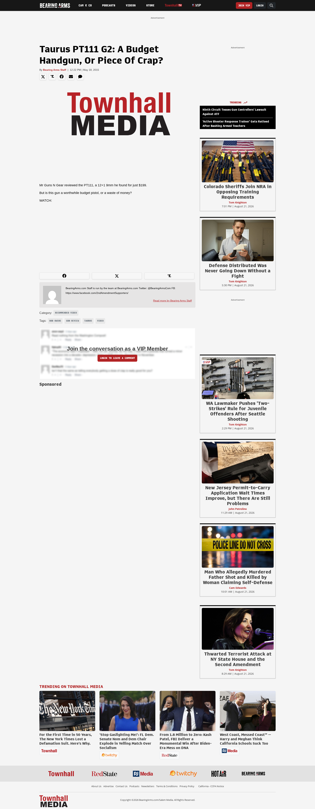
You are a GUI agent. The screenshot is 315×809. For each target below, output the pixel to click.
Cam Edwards (237, 588)
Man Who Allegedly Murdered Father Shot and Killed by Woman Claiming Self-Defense (238, 577)
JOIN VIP (244, 5)
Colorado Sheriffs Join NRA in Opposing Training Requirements (238, 191)
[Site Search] (271, 5)
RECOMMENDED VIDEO (66, 312)
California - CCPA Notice (211, 786)
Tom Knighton (238, 202)
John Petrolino (238, 509)
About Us (96, 786)
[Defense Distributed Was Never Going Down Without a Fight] (238, 240)
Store (150, 5)
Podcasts (108, 5)
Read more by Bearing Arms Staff (172, 300)
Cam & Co (85, 5)
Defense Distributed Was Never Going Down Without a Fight (238, 270)
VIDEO (100, 320)
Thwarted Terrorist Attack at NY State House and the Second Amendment (237, 659)
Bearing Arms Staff (54, 69)
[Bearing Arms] (54, 5)
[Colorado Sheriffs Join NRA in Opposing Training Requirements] (238, 161)
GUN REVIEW (72, 320)
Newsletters (147, 786)
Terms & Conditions (167, 786)
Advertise (108, 786)
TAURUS (88, 320)
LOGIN (259, 5)
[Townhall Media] (53, 801)
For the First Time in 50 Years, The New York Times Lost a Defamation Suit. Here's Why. (65, 739)
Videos (131, 5)
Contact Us (121, 786)
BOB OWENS (55, 320)
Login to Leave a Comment (117, 358)
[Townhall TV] (173, 5)
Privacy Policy (187, 786)
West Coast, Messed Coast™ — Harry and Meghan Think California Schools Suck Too (245, 739)
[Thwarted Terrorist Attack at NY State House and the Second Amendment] (238, 628)
